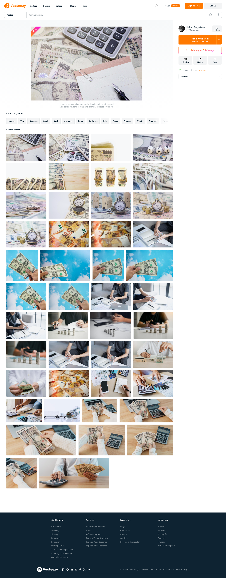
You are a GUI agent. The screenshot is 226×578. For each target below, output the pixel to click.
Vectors (33, 6)
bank (80, 121)
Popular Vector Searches (97, 538)
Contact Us (125, 530)
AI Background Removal (61, 553)
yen (22, 121)
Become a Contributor (130, 542)
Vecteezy (55, 530)
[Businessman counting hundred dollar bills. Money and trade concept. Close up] (26, 383)
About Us (124, 534)
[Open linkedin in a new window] (72, 569)
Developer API (57, 545)
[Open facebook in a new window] (63, 569)
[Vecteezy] (15, 5)
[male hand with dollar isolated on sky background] (22, 265)
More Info (184, 76)
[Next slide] (169, 121)
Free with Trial (200, 40)
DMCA (89, 530)
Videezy (54, 534)
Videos (59, 6)
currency (68, 121)
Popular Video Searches (96, 545)
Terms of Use (156, 569)
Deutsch (161, 538)
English (161, 526)
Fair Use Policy (181, 569)
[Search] (210, 14)
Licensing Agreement (95, 526)
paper (115, 121)
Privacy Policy (168, 569)
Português (162, 534)
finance (127, 121)
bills (105, 121)
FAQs (122, 526)
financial (153, 121)
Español (161, 530)
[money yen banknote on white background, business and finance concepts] (26, 176)
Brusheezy (56, 526)
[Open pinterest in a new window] (76, 569)
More (84, 6)
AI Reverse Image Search (62, 549)
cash (56, 121)
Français (161, 542)
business (33, 121)
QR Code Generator (59, 557)
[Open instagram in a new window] (67, 569)
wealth (140, 121)
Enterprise (56, 538)
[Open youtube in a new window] (89, 569)
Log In (213, 5)
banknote (93, 121)
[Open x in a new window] (84, 569)
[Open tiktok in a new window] (80, 569)
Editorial (72, 6)
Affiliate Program (93, 534)
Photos (46, 6)
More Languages (165, 546)
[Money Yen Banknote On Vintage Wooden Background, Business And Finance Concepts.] (69, 176)
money (11, 121)
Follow (217, 30)
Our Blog (124, 538)
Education (55, 542)
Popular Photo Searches (96, 542)
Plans (167, 5)
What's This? (203, 70)
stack (45, 121)
